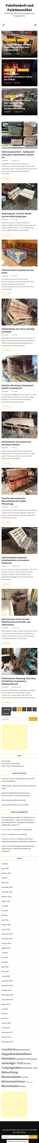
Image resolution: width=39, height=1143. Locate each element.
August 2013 (6, 1004)
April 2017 (5, 882)
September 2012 (7, 1042)
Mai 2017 (5, 878)
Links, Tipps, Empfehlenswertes (13, 766)
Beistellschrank (23, 1049)
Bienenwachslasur (13, 1081)
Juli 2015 (5, 953)
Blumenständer (11, 1077)
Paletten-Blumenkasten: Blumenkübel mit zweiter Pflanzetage (14, 501)
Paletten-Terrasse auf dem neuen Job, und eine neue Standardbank (17, 47)
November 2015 (7, 939)
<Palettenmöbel (29, 1082)
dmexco (22, 1086)
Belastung (32, 1058)
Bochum (27, 1063)
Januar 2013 (6, 1028)
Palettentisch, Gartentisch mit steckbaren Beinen (16, 443)
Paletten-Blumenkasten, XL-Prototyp (15, 805)
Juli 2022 (5, 864)
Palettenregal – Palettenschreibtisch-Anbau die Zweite (18, 76)
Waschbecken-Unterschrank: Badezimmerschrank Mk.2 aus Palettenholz (16, 622)
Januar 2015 (6, 976)
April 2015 (5, 967)
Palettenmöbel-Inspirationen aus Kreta (18, 271)
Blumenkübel (10, 1086)
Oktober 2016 (6, 896)
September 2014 (7, 995)
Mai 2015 (5, 962)
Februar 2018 (6, 873)
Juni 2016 (5, 911)
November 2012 (7, 1032)
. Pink (35, 1068)
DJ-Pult (25, 1077)
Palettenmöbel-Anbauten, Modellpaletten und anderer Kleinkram (15, 560)
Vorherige (6, 709)
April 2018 (5, 868)
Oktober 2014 (6, 990)
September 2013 (7, 999)
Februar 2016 (6, 925)
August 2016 (6, 901)
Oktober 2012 (6, 1037)
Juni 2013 (5, 1009)
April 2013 (5, 1018)
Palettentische (23, 40)
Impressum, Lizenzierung (11, 763)
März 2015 (5, 971)
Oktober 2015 (6, 943)
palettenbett (7, 54)
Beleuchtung (10, 1072)
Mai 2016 (5, 915)
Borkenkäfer (26, 1068)
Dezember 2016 (7, 887)
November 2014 (7, 985)
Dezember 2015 (7, 934)
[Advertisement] (15, 737)
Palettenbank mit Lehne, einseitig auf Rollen (18, 330)
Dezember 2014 (7, 981)
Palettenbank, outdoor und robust (14, 800)
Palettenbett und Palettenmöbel (19, 7)
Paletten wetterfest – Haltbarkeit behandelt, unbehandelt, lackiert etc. (18, 154)
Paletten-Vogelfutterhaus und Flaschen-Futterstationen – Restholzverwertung (17, 104)
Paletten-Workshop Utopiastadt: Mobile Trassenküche (18, 387)
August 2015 (6, 948)
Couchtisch (9, 1049)
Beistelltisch (24, 1054)
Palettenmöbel (10, 40)
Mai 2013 (5, 1014)
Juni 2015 (5, 957)
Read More (6, 178)
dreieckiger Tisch (12, 1063)
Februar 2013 (6, 1023)
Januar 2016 (6, 929)
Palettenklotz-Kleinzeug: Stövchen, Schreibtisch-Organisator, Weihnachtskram (19, 681)
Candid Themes (20, 1132)
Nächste (6, 713)
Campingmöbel (11, 1068)
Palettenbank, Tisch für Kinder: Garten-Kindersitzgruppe (17, 215)
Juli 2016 (5, 906)
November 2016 (7, 892)
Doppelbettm (21, 1058)
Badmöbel (8, 1058)
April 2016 (5, 920)
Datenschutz (6, 761)
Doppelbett (9, 1054)
